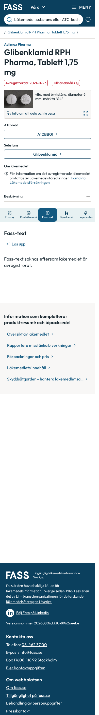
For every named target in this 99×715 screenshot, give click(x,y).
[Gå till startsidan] (13, 7)
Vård (34, 7)
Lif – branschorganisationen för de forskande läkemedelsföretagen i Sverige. (45, 599)
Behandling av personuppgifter (34, 703)
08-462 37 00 (34, 644)
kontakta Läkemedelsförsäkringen (48, 180)
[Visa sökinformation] (88, 19)
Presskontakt (18, 710)
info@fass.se (31, 652)
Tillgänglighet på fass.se (28, 695)
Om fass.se (16, 687)
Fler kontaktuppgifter (25, 667)
